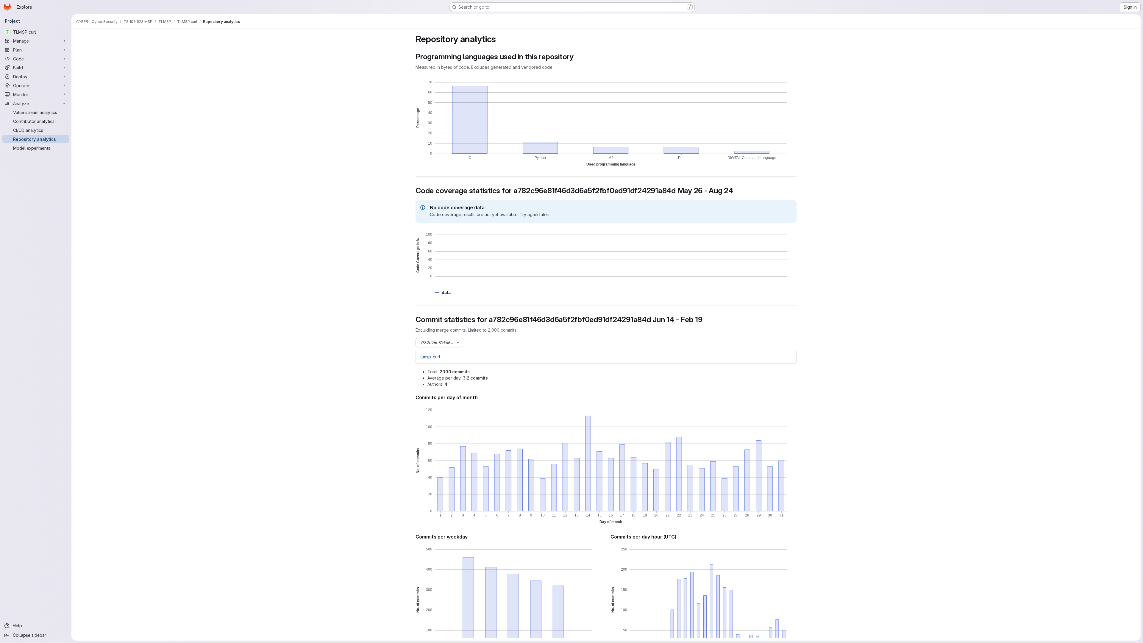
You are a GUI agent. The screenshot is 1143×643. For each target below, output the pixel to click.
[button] (446, 292)
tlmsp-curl (430, 356)
